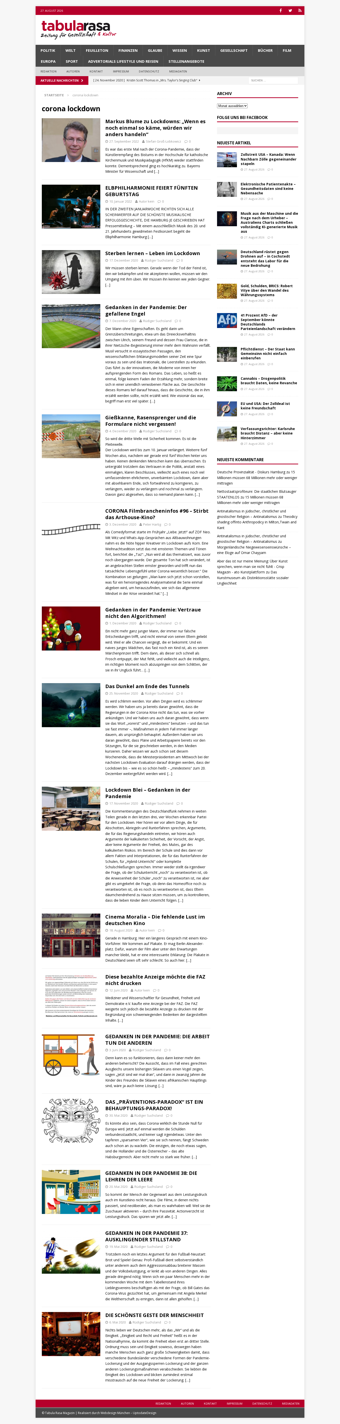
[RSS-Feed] (300, 10)
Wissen (179, 50)
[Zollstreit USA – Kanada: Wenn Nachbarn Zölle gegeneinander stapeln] (227, 159)
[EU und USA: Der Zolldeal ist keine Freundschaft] (227, 408)
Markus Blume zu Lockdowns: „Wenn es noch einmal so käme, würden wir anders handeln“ (155, 128)
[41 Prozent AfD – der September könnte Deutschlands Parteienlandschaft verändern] (227, 320)
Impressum (121, 71)
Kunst (203, 50)
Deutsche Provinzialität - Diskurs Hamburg (251, 472)
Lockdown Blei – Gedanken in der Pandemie (147, 793)
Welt (70, 50)
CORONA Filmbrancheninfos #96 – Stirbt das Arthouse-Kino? (157, 514)
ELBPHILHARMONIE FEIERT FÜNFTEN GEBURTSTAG (151, 191)
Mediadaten (178, 71)
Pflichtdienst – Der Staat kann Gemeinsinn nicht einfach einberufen (268, 353)
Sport (72, 61)
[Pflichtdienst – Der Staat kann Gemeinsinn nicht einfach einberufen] (227, 354)
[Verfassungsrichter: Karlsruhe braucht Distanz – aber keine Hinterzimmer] (227, 434)
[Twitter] (290, 10)
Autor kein (146, 201)
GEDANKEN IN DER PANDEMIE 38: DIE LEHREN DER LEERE (151, 1176)
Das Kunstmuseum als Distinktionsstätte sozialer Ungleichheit (253, 578)
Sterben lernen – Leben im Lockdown (152, 253)
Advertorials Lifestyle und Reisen (123, 61)
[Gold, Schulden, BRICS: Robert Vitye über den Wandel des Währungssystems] (227, 291)
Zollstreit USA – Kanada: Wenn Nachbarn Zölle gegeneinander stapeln (268, 159)
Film (287, 50)
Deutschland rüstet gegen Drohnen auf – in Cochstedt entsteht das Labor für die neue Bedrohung (265, 258)
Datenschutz (149, 71)
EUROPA (48, 61)
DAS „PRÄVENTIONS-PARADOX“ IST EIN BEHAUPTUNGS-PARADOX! (154, 1105)
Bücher (265, 50)
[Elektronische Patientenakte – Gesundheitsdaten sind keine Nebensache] (227, 189)
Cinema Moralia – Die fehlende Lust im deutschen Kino (155, 920)
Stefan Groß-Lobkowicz (163, 141)
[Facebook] (280, 10)
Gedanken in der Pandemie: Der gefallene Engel (146, 310)
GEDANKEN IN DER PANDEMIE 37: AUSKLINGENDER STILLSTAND (146, 1236)
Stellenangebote (186, 61)
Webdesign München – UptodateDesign (128, 1413)
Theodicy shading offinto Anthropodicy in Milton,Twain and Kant (257, 522)
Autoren (73, 71)
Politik (48, 50)
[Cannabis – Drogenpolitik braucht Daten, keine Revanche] (227, 383)
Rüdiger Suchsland (159, 260)
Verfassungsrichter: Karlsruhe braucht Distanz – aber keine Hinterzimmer (268, 433)
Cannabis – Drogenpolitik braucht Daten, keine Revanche (269, 380)
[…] (156, 171)
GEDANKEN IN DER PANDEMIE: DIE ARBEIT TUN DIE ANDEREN (157, 1039)
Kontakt (96, 71)
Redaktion (49, 71)
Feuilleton (97, 50)
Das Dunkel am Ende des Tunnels (147, 686)
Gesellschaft (234, 50)
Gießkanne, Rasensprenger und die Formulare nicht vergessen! (150, 420)
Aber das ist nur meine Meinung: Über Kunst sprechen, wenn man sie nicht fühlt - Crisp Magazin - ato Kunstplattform (252, 567)
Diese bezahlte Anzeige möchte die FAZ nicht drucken (155, 979)
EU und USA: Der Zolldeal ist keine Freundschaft (265, 405)
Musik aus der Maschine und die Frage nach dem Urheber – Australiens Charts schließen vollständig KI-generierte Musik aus (269, 222)
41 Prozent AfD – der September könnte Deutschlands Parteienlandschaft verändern (268, 322)
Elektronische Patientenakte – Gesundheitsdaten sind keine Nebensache (268, 188)
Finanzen (128, 50)
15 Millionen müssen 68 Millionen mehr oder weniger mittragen (257, 478)
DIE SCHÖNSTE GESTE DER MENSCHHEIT (154, 1315)
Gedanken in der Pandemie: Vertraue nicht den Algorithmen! (153, 612)
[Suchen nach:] (273, 80)
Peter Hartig (152, 524)
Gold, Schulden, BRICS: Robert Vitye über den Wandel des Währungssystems (267, 290)
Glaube (155, 50)
